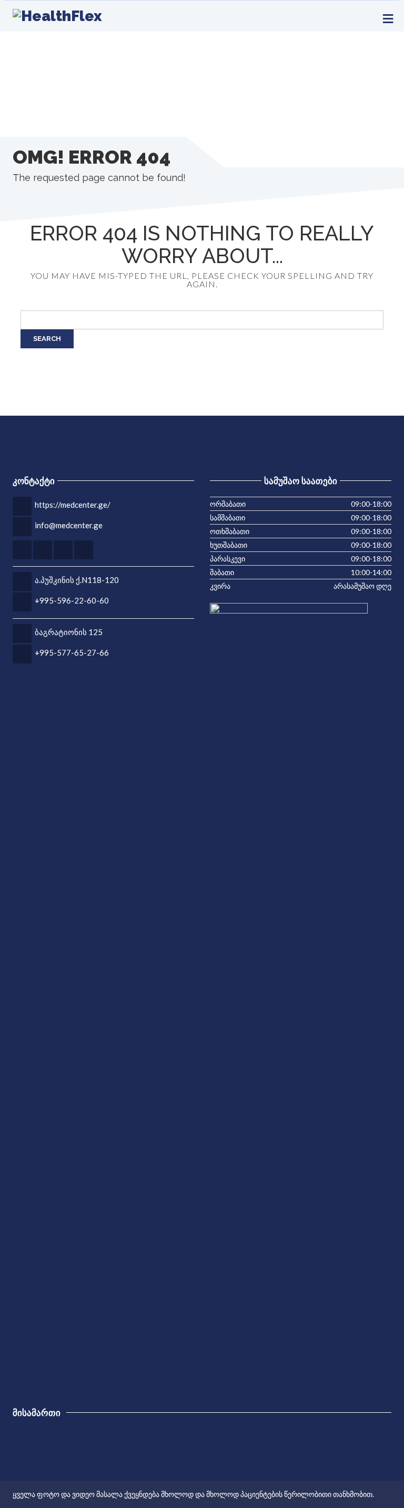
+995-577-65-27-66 (72, 652)
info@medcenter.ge (69, 525)
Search (47, 339)
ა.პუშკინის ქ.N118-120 (77, 580)
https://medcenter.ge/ (72, 504)
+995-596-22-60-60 (72, 600)
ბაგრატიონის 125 (69, 632)
